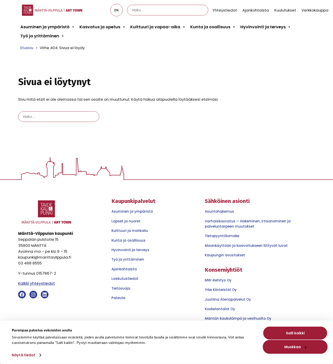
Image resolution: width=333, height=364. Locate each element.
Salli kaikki (295, 333)
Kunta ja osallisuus (210, 27)
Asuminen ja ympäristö (45, 27)
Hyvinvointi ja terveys (263, 27)
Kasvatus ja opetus (100, 27)
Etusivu (26, 47)
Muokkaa (292, 347)
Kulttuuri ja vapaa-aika (155, 27)
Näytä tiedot (23, 355)
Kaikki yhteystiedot (36, 283)
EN (116, 10)
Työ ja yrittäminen (39, 36)
